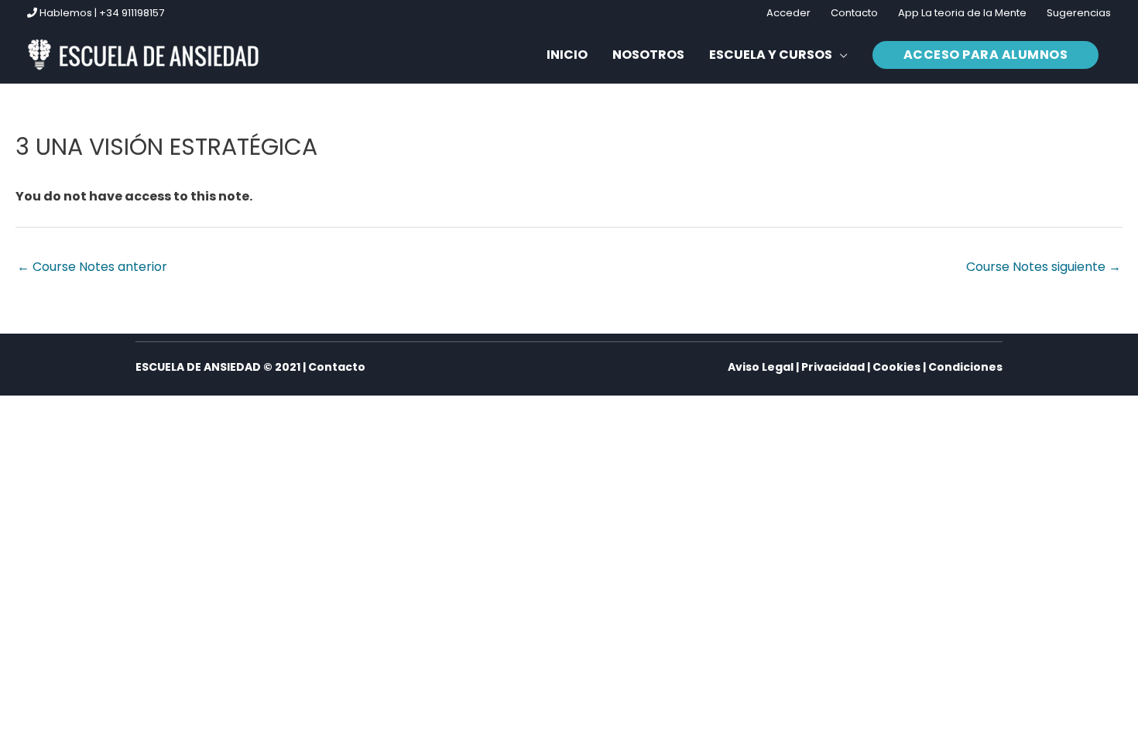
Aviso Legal (761, 367)
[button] (778, 55)
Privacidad (833, 367)
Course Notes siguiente (1043, 267)
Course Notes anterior (92, 267)
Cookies (896, 367)
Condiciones (965, 367)
